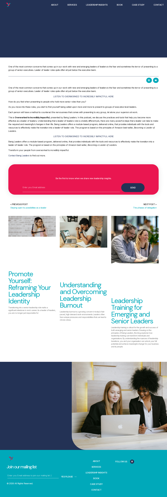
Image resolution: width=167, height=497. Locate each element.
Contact (159, 5)
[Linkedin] (132, 462)
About (54, 5)
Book (120, 5)
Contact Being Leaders (18, 155)
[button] (149, 80)
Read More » (15, 317)
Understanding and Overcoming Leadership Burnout (83, 295)
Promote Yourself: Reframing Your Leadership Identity (29, 287)
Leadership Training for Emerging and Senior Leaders (132, 310)
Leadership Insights (97, 5)
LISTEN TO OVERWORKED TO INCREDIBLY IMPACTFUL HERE (83, 96)
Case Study (138, 5)
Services (72, 5)
